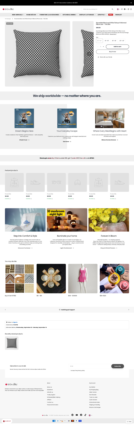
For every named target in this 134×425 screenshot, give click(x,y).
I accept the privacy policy (78, 370)
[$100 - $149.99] (82, 278)
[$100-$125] (114, 278)
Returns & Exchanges (94, 407)
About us (49, 387)
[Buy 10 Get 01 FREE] (19, 278)
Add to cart (117, 46)
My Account (92, 383)
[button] (89, 54)
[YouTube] (77, 415)
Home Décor (31, 15)
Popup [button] (10, 198)
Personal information (52, 405)
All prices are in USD (64, 415)
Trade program (51, 394)
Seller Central (92, 392)
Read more (113, 34)
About (48, 383)
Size (97, 37)
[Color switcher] (122, 9)
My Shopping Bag (93, 389)
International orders (94, 402)
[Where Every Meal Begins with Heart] (109, 119)
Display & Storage (86, 15)
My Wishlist (92, 387)
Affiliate (49, 399)
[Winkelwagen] (131, 9)
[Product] (14, 182)
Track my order (93, 397)
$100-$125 (103, 296)
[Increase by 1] (103, 47)
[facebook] (81, 415)
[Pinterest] (72, 415)
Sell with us (50, 392)
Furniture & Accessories (49, 15)
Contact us (50, 402)
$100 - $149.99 (72, 296)
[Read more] (125, 9)
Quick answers (93, 399)
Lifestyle (101, 15)
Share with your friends (106, 57)
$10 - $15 (39, 296)
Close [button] (131, 3)
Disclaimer (50, 389)
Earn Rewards (92, 394)
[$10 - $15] (51, 278)
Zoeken (112, 9)
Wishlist (118, 15)
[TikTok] (85, 415)
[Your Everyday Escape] (67, 119)
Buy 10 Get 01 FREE (10, 296)
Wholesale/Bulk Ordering (53, 397)
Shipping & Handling (94, 405)
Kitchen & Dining (69, 15)
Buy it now (112, 52)
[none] (5, 309)
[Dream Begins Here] (24, 119)
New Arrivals (17, 15)
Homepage (8, 18)
